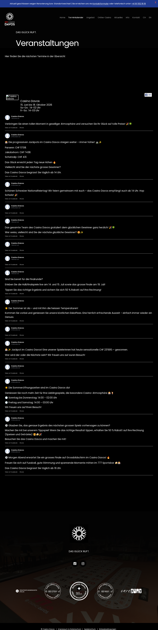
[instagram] (83, 563)
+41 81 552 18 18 (138, 3)
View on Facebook (11, 128)
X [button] (155, 2)
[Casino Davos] (12, 97)
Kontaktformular (100, 3)
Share (22, 128)
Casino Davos (17, 116)
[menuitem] (144, 17)
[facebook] (75, 563)
